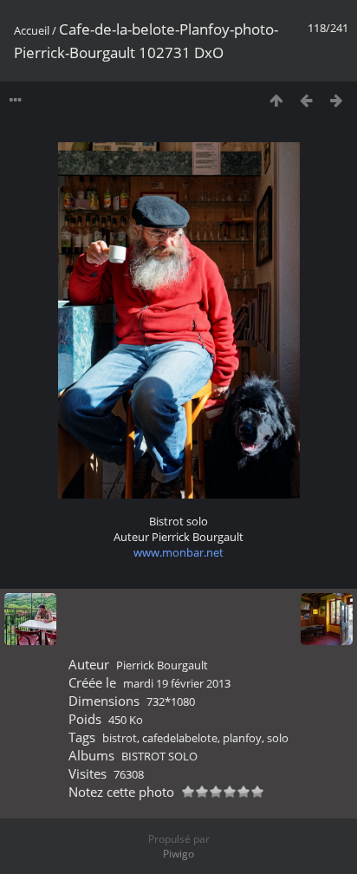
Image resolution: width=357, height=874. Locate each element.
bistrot (119, 738)
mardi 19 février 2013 (176, 683)
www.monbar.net (178, 552)
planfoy (242, 738)
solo (278, 738)
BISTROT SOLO (159, 756)
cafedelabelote (179, 738)
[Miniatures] (276, 100)
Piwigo (178, 853)
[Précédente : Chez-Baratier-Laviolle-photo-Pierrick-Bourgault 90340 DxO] (306, 100)
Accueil (31, 30)
